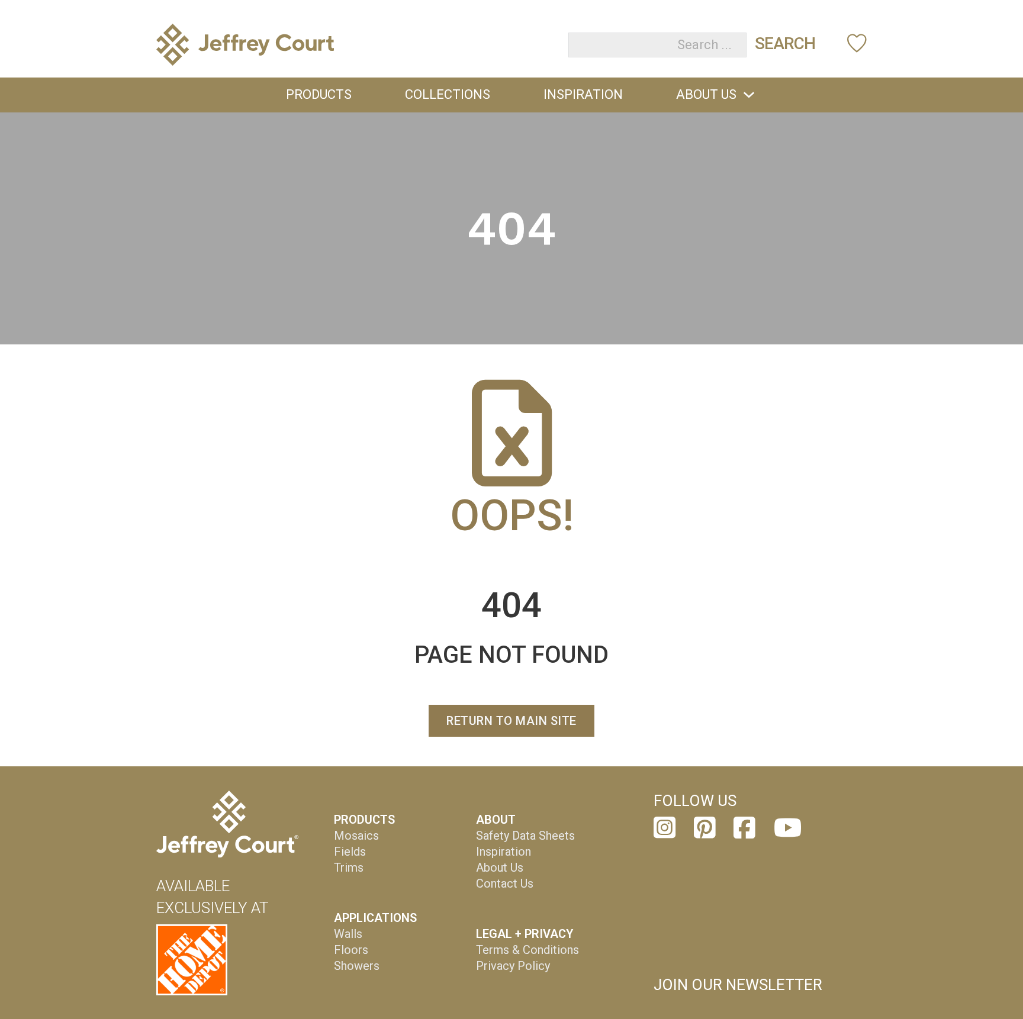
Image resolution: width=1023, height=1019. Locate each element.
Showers (356, 966)
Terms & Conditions (527, 950)
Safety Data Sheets (525, 835)
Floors (351, 950)
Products (319, 94)
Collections (447, 94)
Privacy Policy (513, 966)
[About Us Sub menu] (748, 94)
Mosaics (356, 835)
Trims (348, 867)
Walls (348, 934)
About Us (706, 94)
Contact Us (504, 883)
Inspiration (583, 94)
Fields (350, 851)
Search (785, 43)
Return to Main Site (511, 721)
